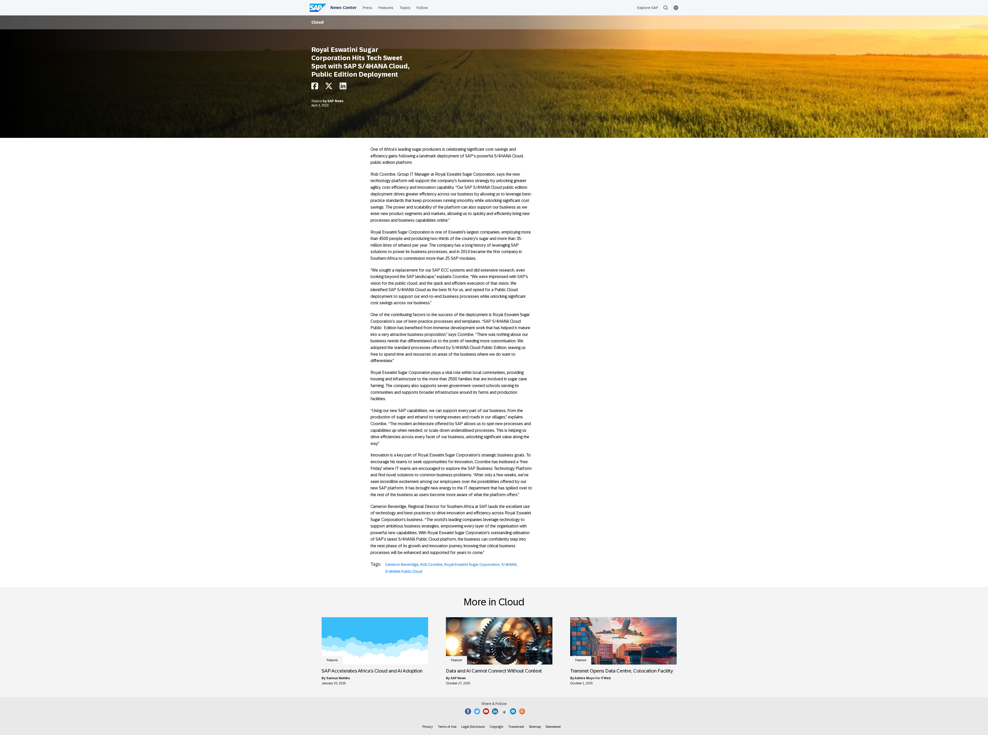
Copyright (496, 727)
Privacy (427, 727)
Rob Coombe (431, 564)
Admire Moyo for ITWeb (593, 678)
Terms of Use (447, 727)
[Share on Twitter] (329, 87)
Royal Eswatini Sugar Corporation (472, 564)
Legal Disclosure (473, 727)
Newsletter (553, 727)
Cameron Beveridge (402, 564)
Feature (317, 101)
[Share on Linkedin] (343, 87)
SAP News (335, 101)
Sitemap (535, 727)
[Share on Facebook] (314, 87)
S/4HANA (509, 564)
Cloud (317, 22)
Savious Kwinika (338, 678)
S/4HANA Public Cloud (403, 571)
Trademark (516, 727)
